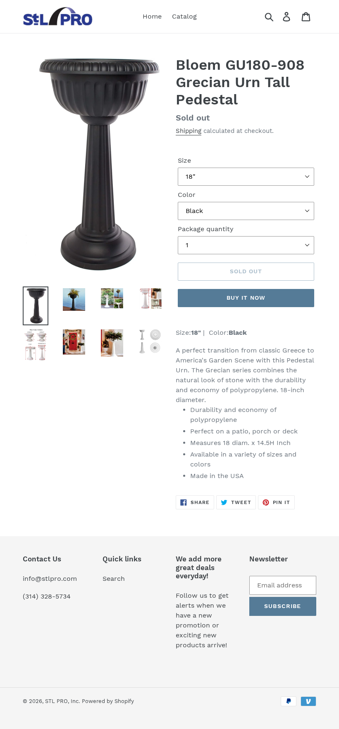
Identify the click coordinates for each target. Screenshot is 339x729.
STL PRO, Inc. (62, 701)
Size (184, 160)
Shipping (188, 131)
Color (187, 195)
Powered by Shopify (108, 701)
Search (114, 578)
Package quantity (206, 229)
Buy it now (246, 297)
